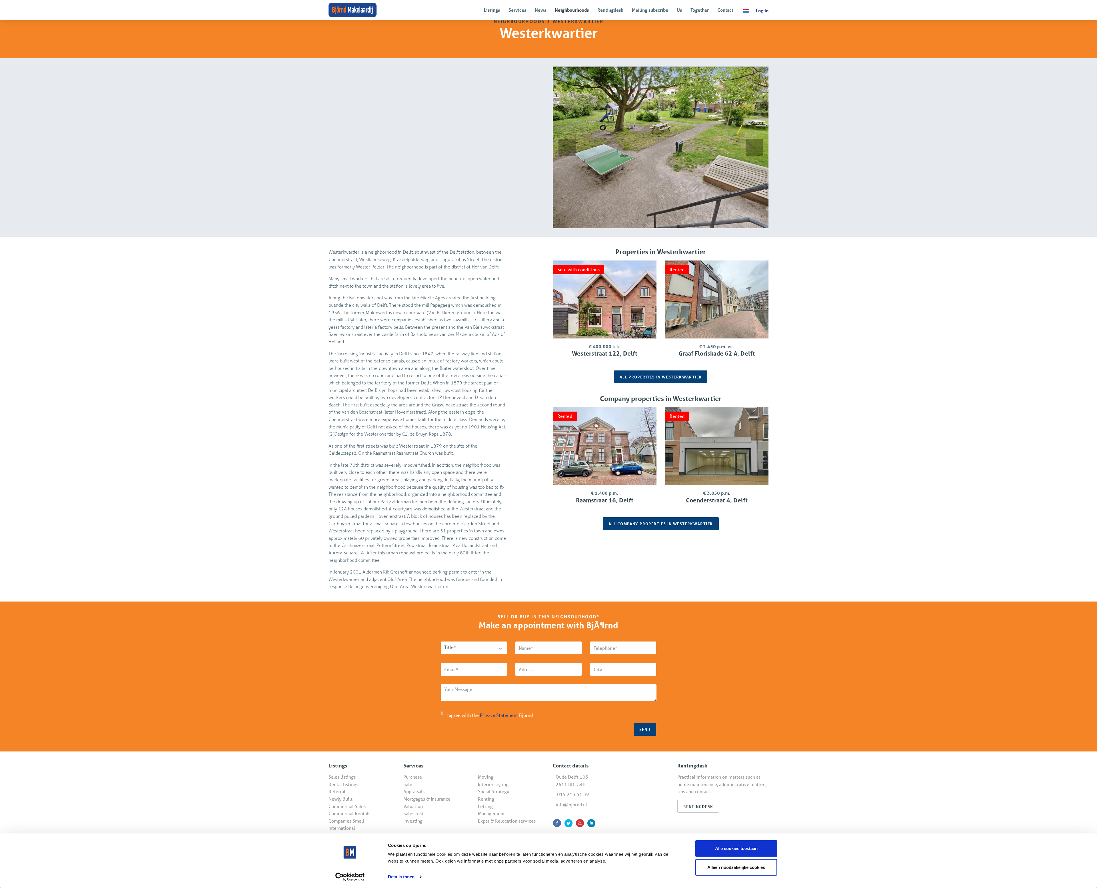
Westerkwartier (578, 21)
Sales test (413, 813)
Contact (725, 10)
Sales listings (342, 777)
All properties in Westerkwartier (661, 377)
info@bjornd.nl (571, 804)
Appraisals (414, 791)
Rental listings (343, 784)
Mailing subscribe (650, 10)
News (540, 10)
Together (699, 10)
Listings (492, 10)
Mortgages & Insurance (427, 799)
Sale (407, 784)
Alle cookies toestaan (736, 848)
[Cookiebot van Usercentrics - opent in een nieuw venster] (350, 877)
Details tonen (401, 876)
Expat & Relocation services (507, 821)
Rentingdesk (610, 10)
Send (645, 729)
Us (679, 10)
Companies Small (346, 821)
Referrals (338, 791)
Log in (762, 10)
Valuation (413, 806)
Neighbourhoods (572, 10)
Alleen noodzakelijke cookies (736, 867)
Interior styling (493, 784)
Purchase (412, 777)
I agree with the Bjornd (490, 715)
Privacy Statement (499, 715)
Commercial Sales (347, 806)
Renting (486, 799)
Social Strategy (493, 791)
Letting (485, 806)
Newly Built (341, 799)
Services (517, 10)
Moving (485, 777)
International (342, 828)
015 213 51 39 (573, 794)
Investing (413, 821)
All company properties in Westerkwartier (660, 523)
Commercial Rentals (349, 813)
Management (491, 813)
